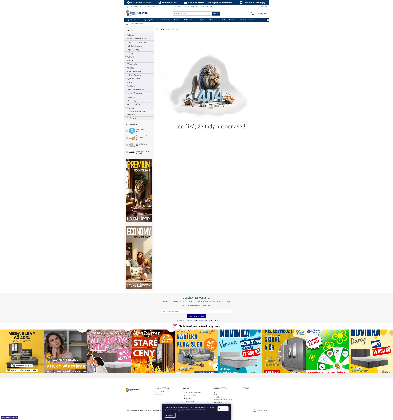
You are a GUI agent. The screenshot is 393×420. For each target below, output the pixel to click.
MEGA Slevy (131, 114)
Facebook (189, 398)
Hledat (215, 13)
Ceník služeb (132, 118)
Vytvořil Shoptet (262, 411)
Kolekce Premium (134, 71)
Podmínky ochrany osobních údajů (223, 400)
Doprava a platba (180, 7)
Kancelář (130, 67)
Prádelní (130, 82)
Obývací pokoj (133, 49)
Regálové (131, 86)
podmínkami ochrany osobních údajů (205, 320)
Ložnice (130, 53)
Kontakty (194, 7)
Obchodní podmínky (207, 7)
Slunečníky (131, 100)
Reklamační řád (217, 402)
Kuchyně (130, 56)
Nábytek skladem (134, 46)
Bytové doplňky (133, 78)
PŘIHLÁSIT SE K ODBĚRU (196, 316)
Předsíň (130, 60)
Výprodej (130, 108)
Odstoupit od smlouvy (9, 417)
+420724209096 (191, 395)
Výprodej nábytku (159, 392)
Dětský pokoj (132, 64)
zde (203, 410)
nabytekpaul (190, 401)
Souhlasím (223, 409)
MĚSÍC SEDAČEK (133, 104)
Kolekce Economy (134, 75)
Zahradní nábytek (134, 93)
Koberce (130, 35)
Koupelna (131, 97)
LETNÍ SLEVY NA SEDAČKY (138, 42)
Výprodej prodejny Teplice (138, 111)
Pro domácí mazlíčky (136, 89)
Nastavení (170, 415)
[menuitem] (132, 20)
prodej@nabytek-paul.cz (193, 392)
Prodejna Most (158, 395)
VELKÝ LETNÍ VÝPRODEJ (137, 38)
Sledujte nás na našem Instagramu (199, 326)
